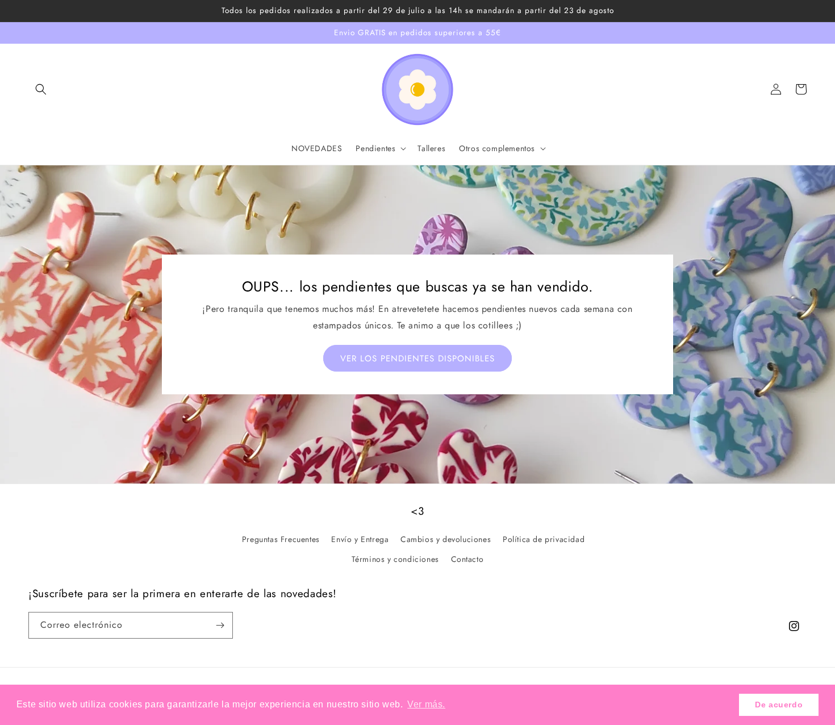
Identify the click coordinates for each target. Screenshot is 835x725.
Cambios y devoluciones (445, 539)
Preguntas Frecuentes (281, 539)
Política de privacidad (543, 539)
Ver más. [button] (426, 704)
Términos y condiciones (395, 559)
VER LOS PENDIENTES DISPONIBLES (417, 358)
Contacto (467, 559)
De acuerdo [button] (779, 704)
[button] (40, 89)
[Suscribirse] (219, 625)
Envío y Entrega (360, 539)
